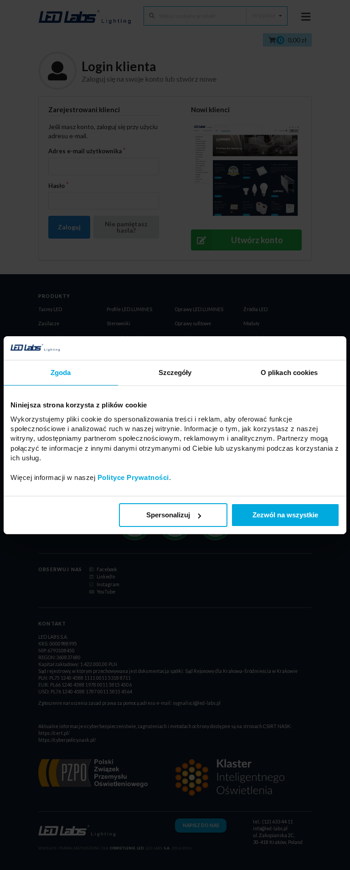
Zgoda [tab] (61, 372)
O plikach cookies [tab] (289, 372)
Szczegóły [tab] (175, 372)
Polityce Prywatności (133, 477)
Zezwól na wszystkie (285, 515)
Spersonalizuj (168, 515)
